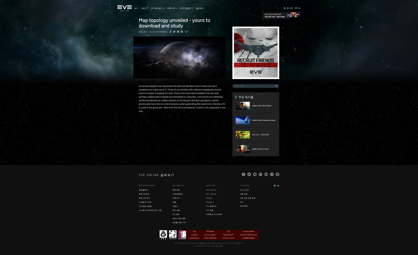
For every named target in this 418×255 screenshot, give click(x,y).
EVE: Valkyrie (211, 194)
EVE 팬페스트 (211, 206)
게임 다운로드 (144, 194)
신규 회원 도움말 (145, 206)
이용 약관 (243, 194)
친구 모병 (176, 210)
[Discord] (266, 174)
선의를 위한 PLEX (179, 222)
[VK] (277, 174)
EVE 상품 (209, 210)
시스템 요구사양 (145, 202)
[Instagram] (272, 174)
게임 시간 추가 (144, 198)
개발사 (175, 206)
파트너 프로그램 (179, 218)
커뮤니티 (176, 198)
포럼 (174, 202)
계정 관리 (176, 190)
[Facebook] (243, 174)
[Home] (125, 11)
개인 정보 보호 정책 (247, 198)
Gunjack (209, 198)
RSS (241, 202)
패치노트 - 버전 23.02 (260, 135)
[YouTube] (255, 174)
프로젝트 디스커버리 (214, 214)
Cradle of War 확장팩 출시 (262, 106)
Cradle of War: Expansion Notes (263, 120)
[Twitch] (260, 174)
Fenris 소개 (244, 190)
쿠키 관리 (243, 206)
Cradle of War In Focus (260, 149)
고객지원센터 (178, 194)
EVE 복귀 (176, 214)
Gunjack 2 (210, 202)
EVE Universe (211, 190)
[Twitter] (249, 174)
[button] (288, 8)
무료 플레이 (143, 190)
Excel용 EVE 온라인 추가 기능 (150, 210)
